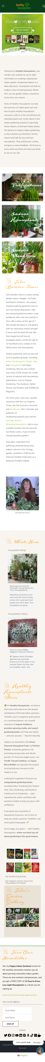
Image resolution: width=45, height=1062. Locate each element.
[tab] (17, 51)
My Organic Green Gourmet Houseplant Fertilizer (19, 882)
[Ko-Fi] (39, 1035)
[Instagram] (13, 1035)
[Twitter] (5, 1035)
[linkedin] (20, 1035)
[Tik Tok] (32, 1035)
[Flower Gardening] (36, 39)
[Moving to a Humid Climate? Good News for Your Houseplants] (22, 568)
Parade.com (15, 409)
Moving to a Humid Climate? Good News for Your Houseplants (22, 588)
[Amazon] (28, 1035)
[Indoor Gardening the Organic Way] (19, 39)
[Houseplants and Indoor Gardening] (31, 39)
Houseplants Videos (18, 614)
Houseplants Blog (17, 550)
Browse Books (22, 30)
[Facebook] (9, 1035)
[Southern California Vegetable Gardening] (25, 39)
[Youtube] (16, 1035)
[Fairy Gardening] (22, 47)
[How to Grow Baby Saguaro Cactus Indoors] (22, 632)
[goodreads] (35, 1035)
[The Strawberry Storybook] (8, 39)
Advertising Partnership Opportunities (19, 995)
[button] (43, 6)
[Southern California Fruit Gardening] (14, 39)
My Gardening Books (15, 876)
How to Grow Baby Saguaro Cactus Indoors (21, 651)
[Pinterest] (24, 1035)
